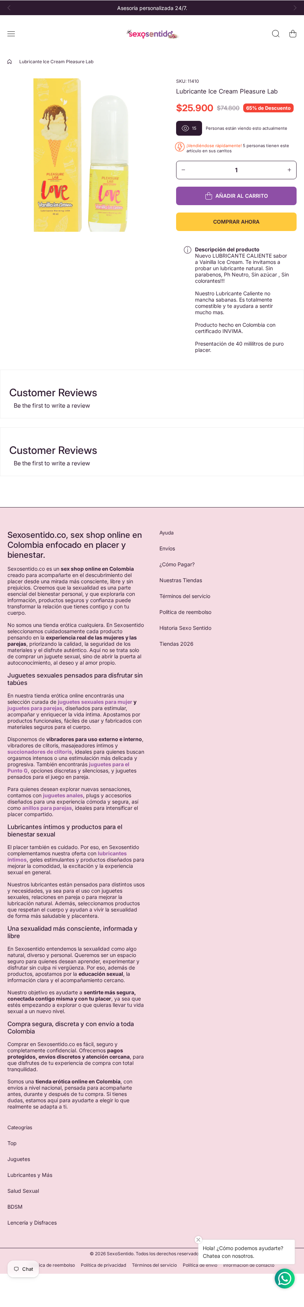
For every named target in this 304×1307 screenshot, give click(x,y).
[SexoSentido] (152, 34)
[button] (11, 7)
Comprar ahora (236, 221)
